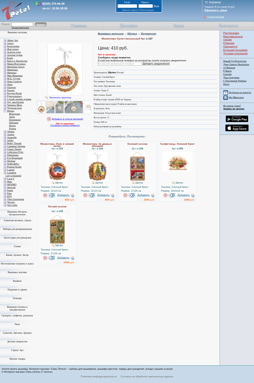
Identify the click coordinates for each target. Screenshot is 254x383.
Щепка (132, 33)
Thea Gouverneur (15, 199)
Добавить (63, 195)
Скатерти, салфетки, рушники (17, 315)
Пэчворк (17, 298)
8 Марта (227, 71)
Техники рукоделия (235, 53)
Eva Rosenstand (14, 158)
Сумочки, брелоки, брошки (17, 333)
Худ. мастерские (15, 102)
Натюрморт (148, 33)
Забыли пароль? (130, 10)
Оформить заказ (215, 10)
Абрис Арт (12, 40)
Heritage (11, 161)
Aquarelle (12, 137)
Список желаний (215, 17)
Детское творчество (17, 341)
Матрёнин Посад (16, 67)
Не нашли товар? (232, 106)
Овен (9, 84)
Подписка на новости (240, 92)
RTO (9, 196)
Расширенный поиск (20, 27)
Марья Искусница (16, 64)
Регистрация (147, 10)
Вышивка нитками (111, 33)
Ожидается (230, 46)
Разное (12, 128)
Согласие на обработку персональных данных (147, 376)
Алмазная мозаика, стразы (17, 220)
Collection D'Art (15, 152)
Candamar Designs (16, 146)
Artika (10, 140)
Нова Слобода (14, 81)
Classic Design (14, 149)
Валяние (17, 281)
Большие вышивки (235, 50)
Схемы (17, 246)
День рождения (231, 77)
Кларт (10, 58)
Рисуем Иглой (14, 93)
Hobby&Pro (13, 164)
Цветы (12, 125)
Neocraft (11, 187)
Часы (17, 324)
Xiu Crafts (12, 205)
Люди (12, 117)
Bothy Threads (14, 143)
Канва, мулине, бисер (17, 255)
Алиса (10, 43)
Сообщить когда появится (65, 125)
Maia (9, 181)
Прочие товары (17, 359)
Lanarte (11, 170)
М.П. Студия (13, 78)
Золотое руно (14, 52)
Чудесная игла (14, 108)
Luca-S (10, 178)
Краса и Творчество (17, 61)
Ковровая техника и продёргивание (17, 308)
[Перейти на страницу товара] (57, 153)
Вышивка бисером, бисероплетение (17, 213)
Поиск (5, 24)
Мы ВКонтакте (236, 97)
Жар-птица (13, 49)
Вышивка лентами (17, 272)
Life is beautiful (13, 175)
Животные (14, 114)
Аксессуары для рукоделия (17, 237)
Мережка (11, 72)
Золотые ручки (14, 55)
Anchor (10, 134)
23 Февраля (229, 67)
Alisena (10, 131)
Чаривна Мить (14, 105)
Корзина (215, 2)
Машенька (12, 70)
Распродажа (231, 33)
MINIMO (11, 184)
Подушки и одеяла (17, 289)
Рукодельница (14, 96)
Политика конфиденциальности (99, 376)
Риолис (11, 90)
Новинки (228, 43)
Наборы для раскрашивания (17, 229)
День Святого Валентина (236, 64)
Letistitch (11, 173)
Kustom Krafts (14, 167)
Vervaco (11, 202)
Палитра (11, 87)
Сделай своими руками (19, 99)
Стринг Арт (17, 350)
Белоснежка (13, 46)
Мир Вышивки (15, 75)
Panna (10, 190)
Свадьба (227, 74)
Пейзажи (13, 122)
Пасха (226, 84)
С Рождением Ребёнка (234, 81)
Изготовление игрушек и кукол (17, 263)
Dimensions (12, 155)
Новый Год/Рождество (234, 61)
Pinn (9, 193)
